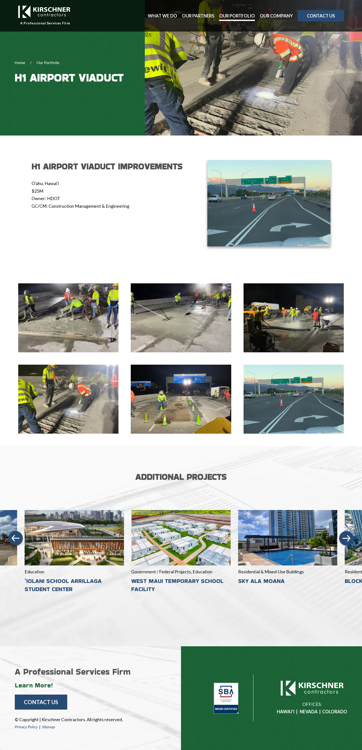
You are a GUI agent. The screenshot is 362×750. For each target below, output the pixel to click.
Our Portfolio (237, 15)
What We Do (162, 15)
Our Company (276, 15)
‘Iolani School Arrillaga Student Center (63, 585)
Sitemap (48, 726)
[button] (16, 539)
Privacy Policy (26, 726)
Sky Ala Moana (261, 581)
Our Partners (198, 15)
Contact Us (321, 15)
